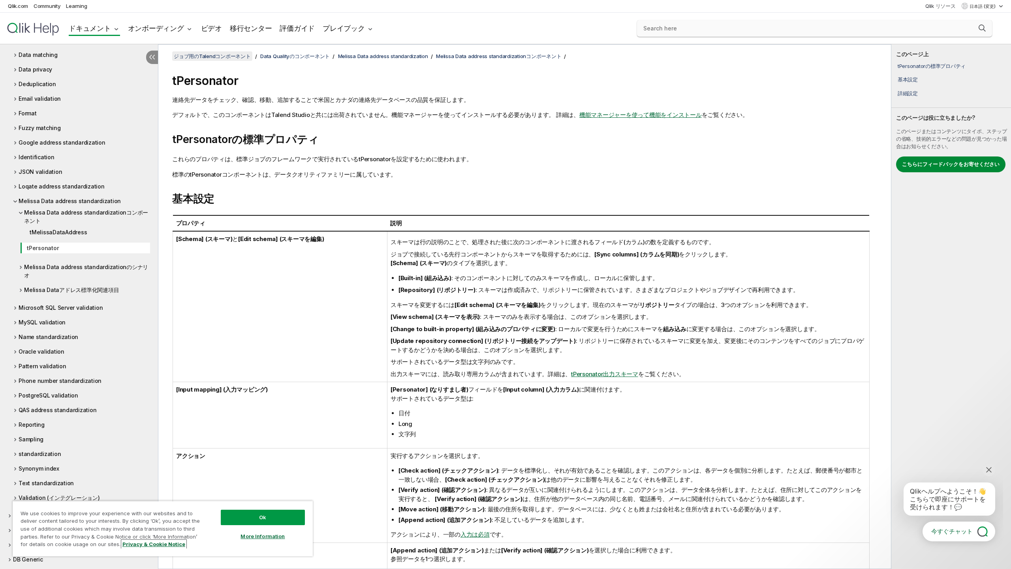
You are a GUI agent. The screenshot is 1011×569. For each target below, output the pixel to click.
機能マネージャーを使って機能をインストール (640, 115)
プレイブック (344, 28)
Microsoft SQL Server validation (61, 307)
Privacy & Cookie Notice (153, 544)
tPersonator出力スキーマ (604, 374)
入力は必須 (475, 534)
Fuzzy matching (40, 127)
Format (28, 113)
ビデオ (211, 28)
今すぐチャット (952, 531)
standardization (40, 453)
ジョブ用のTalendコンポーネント (212, 56)
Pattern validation (42, 366)
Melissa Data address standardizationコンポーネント (86, 216)
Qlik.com (18, 6)
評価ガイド (297, 28)
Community (47, 6)
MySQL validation (42, 322)
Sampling (31, 439)
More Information (263, 536)
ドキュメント (90, 28)
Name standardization (48, 336)
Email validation (40, 98)
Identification (36, 157)
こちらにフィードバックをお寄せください (951, 164)
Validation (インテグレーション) (59, 497)
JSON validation (40, 171)
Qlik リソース (940, 6)
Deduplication (37, 84)
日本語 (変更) (983, 6)
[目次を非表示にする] (152, 57)
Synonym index (39, 468)
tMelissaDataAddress (58, 232)
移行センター (251, 28)
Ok (262, 517)
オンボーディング (156, 28)
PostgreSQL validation (48, 395)
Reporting (32, 424)
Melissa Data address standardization (70, 201)
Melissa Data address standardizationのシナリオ (86, 271)
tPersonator (43, 248)
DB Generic (28, 559)
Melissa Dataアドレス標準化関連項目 (71, 289)
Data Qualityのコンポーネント (295, 56)
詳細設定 (908, 93)
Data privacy (35, 69)
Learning (76, 6)
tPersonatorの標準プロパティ (932, 66)
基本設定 (908, 79)
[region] (163, 528)
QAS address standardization (57, 410)
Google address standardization (62, 142)
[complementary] (951, 306)
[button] (982, 28)
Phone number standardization (60, 380)
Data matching (38, 54)
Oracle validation (41, 351)
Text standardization (46, 483)
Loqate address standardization (62, 186)
